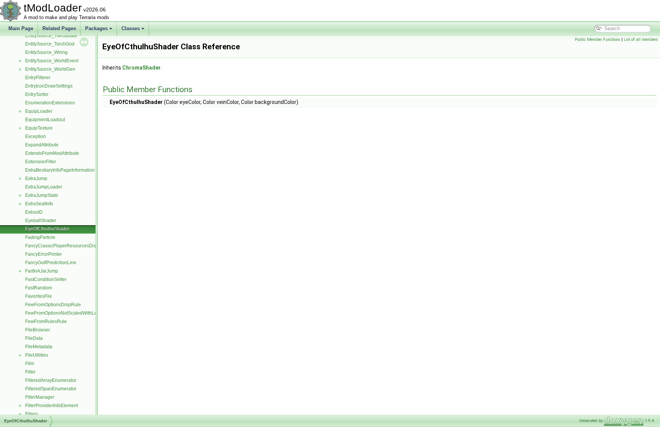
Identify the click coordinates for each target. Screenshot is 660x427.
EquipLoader (38, 111)
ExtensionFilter (40, 161)
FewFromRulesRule (46, 321)
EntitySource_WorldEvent (51, 60)
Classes (130, 28)
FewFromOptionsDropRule (53, 304)
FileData (34, 338)
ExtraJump (36, 178)
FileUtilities (36, 355)
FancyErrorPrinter (43, 254)
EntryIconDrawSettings (49, 86)
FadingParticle (40, 237)
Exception (35, 136)
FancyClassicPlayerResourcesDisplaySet (68, 245)
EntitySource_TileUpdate (51, 35)
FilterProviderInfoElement (51, 405)
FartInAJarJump (41, 271)
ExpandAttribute (41, 145)
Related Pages (59, 28)
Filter (30, 372)
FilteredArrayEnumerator (50, 380)
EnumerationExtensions (50, 103)
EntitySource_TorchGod (49, 44)
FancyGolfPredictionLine (50, 262)
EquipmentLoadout (45, 119)
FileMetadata (38, 346)
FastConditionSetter (45, 279)
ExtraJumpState (41, 195)
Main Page (20, 28)
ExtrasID (34, 212)
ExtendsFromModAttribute (52, 153)
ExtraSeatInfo (39, 203)
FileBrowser (37, 330)
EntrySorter (37, 94)
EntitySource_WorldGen (50, 69)
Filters (31, 414)
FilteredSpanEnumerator (50, 388)
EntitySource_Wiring (46, 52)
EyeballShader (40, 220)
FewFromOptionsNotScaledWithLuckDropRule (73, 313)
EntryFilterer (37, 77)
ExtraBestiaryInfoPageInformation (60, 170)
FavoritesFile (38, 296)
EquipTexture (39, 128)
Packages (96, 28)
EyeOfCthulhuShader (47, 229)
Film (29, 363)
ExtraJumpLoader (43, 187)
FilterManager (39, 397)
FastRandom (38, 288)
